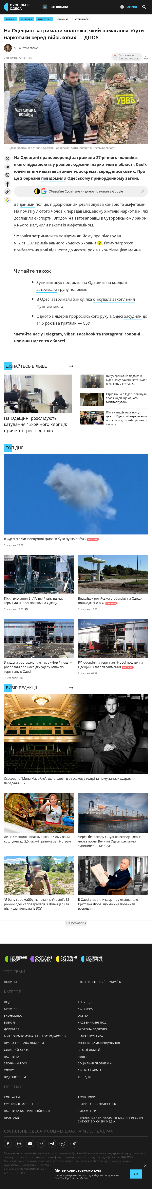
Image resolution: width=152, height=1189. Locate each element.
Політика (11, 1056)
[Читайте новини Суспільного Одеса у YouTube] (30, 1144)
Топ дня (84, 1077)
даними (27, 204)
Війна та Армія (90, 1070)
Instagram (112, 334)
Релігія (83, 1056)
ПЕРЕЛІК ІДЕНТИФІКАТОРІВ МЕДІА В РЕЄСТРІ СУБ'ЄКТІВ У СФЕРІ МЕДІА (110, 1119)
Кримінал (62, 19)
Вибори (10, 1022)
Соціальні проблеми (95, 1063)
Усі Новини (59, 7)
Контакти (12, 1097)
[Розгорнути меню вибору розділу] (45, 7)
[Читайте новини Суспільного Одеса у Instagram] (19, 1144)
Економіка (13, 1015)
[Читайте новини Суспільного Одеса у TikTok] (74, 1144)
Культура (85, 1009)
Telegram (53, 334)
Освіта (83, 1015)
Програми (12, 1118)
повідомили (53, 178)
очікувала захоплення (114, 299)
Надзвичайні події (93, 1022)
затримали (46, 289)
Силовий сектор (17, 1050)
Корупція (85, 1002)
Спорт (9, 1070)
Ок (136, 1174)
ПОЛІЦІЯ (10, 19)
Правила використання (97, 1104)
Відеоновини (15, 1077)
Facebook (86, 334)
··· (106, 6)
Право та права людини (24, 1043)
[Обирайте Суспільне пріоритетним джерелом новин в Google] (7, 200)
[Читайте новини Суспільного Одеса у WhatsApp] (63, 1144)
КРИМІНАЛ (26, 19)
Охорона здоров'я (93, 1029)
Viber (69, 334)
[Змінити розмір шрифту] (146, 58)
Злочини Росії (16, 1063)
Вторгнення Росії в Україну (100, 982)
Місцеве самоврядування (99, 1043)
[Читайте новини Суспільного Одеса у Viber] (41, 1144)
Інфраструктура (90, 1036)
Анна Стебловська (26, 48)
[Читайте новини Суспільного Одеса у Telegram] (52, 1144)
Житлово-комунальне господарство (35, 1036)
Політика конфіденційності (27, 1111)
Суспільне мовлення (21, 1104)
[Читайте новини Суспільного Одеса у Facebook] (8, 1144)
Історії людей (82, 19)
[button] (7, 158)
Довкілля (11, 1029)
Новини (10, 982)
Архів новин (88, 1097)
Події (8, 1002)
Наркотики (44, 19)
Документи (87, 1111)
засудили (133, 316)
